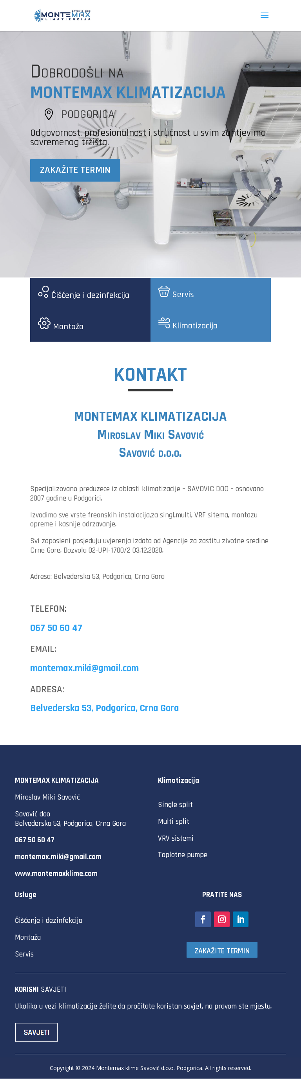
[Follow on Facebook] (203, 919)
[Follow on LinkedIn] (240, 919)
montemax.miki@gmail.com (84, 668)
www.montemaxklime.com (56, 874)
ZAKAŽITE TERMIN (75, 170)
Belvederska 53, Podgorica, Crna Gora (104, 708)
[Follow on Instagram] (222, 919)
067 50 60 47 (56, 628)
